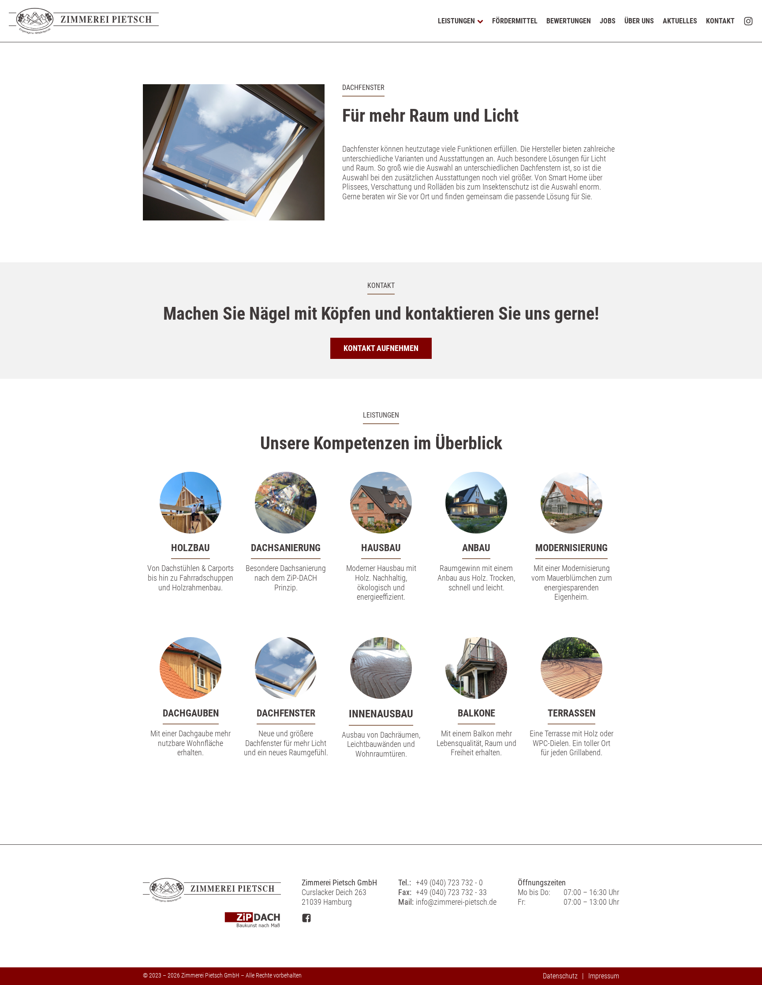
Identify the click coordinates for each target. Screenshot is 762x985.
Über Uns (639, 21)
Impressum (603, 976)
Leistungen (456, 21)
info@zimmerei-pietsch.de (456, 902)
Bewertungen (568, 21)
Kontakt (720, 21)
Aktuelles (680, 21)
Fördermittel (515, 21)
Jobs (608, 21)
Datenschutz (560, 976)
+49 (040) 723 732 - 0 (449, 882)
